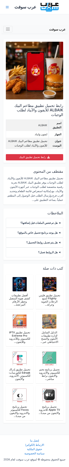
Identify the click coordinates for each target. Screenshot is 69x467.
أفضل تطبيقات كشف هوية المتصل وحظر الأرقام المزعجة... (19, 300)
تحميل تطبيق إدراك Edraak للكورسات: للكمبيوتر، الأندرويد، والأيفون (19, 374)
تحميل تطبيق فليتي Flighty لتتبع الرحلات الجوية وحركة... (49, 300)
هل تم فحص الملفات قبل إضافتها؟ (39, 223)
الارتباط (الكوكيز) (34, 445)
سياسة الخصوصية (34, 453)
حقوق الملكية (34, 449)
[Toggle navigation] (7, 29)
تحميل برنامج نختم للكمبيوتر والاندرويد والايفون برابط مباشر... (49, 374)
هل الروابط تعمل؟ (48, 252)
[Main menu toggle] (7, 7)
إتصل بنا (34, 440)
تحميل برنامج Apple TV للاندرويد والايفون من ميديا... (49, 410)
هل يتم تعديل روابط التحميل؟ (42, 242)
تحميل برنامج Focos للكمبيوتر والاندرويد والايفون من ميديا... (20, 411)
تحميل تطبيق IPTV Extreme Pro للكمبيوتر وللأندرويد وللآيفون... (19, 337)
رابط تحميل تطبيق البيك (33, 157)
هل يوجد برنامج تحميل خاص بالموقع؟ (38, 232)
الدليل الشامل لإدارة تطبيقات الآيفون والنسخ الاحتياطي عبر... (49, 337)
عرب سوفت (25, 6)
